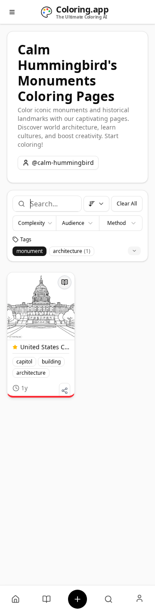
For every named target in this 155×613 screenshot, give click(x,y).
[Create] (77, 599)
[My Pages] (15, 599)
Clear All (127, 203)
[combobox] (52, 203)
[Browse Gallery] (108, 599)
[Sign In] (139, 599)
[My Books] (46, 599)
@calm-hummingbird (63, 162)
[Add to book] (64, 282)
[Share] (64, 390)
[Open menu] (12, 12)
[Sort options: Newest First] (96, 204)
